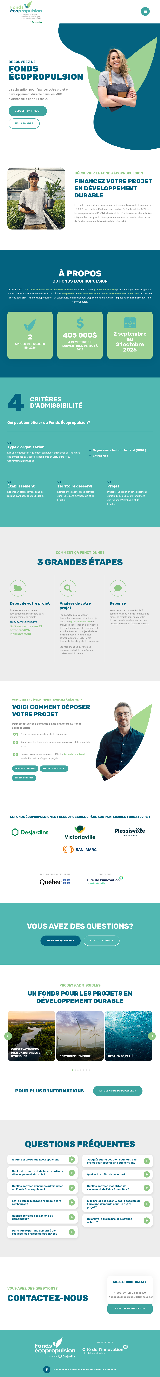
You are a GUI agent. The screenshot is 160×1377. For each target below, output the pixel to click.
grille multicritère (80, 621)
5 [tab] (83, 1070)
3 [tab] (78, 1070)
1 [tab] (72, 1070)
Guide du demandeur (25, 769)
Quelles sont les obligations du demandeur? (32, 1217)
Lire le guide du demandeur (117, 1090)
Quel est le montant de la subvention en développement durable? (38, 1173)
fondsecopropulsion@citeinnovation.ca (133, 1296)
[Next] (152, 1036)
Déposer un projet (28, 111)
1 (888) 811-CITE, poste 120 (130, 1292)
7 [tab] (89, 1070)
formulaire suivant (74, 754)
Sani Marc (133, 293)
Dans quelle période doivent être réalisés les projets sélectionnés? (34, 1232)
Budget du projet (24, 778)
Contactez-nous (101, 940)
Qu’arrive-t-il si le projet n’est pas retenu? (109, 1220)
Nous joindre (24, 123)
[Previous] (8, 1036)
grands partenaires (105, 289)
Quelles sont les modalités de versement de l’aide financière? (108, 1187)
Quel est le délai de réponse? (106, 1174)
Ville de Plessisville (114, 293)
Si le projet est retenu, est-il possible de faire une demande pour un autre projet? (113, 1204)
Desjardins (68, 293)
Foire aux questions (60, 940)
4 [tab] (80, 1070)
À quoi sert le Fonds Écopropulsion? (35, 1159)
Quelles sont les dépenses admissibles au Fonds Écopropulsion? (37, 1187)
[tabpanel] (31, 1036)
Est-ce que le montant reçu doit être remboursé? (36, 1202)
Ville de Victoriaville (88, 293)
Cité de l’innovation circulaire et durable (50, 289)
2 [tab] (75, 1070)
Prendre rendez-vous (130, 1308)
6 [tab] (86, 1070)
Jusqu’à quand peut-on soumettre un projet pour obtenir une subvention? (112, 1161)
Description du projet (54, 769)
